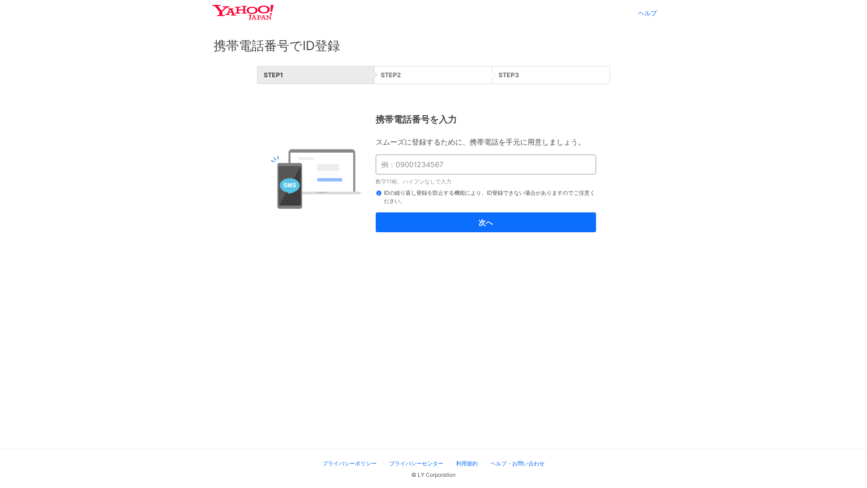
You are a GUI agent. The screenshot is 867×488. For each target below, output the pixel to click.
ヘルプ (647, 13)
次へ (486, 222)
